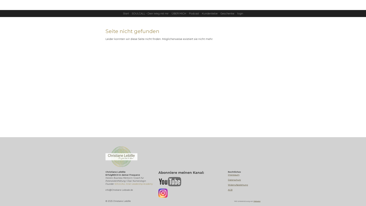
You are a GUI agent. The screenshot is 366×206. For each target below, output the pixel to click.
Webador (257, 201)
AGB (230, 190)
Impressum (233, 175)
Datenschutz (234, 180)
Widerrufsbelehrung (238, 185)
